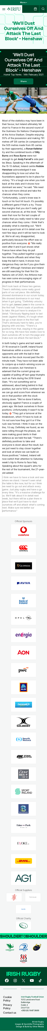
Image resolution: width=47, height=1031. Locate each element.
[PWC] (23, 670)
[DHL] (23, 861)
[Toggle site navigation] (3, 9)
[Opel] (23, 618)
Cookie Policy (7, 999)
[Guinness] (23, 566)
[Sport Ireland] (23, 791)
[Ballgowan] (23, 809)
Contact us (9, 1012)
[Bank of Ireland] (23, 600)
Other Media (38, 1026)
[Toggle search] (43, 9)
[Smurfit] (23, 739)
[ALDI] (23, 687)
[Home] (14, 9)
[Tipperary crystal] (33, 897)
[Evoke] (23, 843)
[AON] (23, 652)
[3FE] (14, 897)
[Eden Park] (23, 826)
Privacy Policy (7, 1006)
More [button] (22, 2)
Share (23, 81)
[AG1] (23, 878)
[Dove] (23, 774)
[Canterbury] (23, 548)
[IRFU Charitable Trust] (23, 926)
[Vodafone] (23, 531)
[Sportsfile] (23, 909)
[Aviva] (23, 583)
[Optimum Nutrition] (23, 756)
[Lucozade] (23, 704)
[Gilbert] (23, 722)
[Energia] (23, 635)
